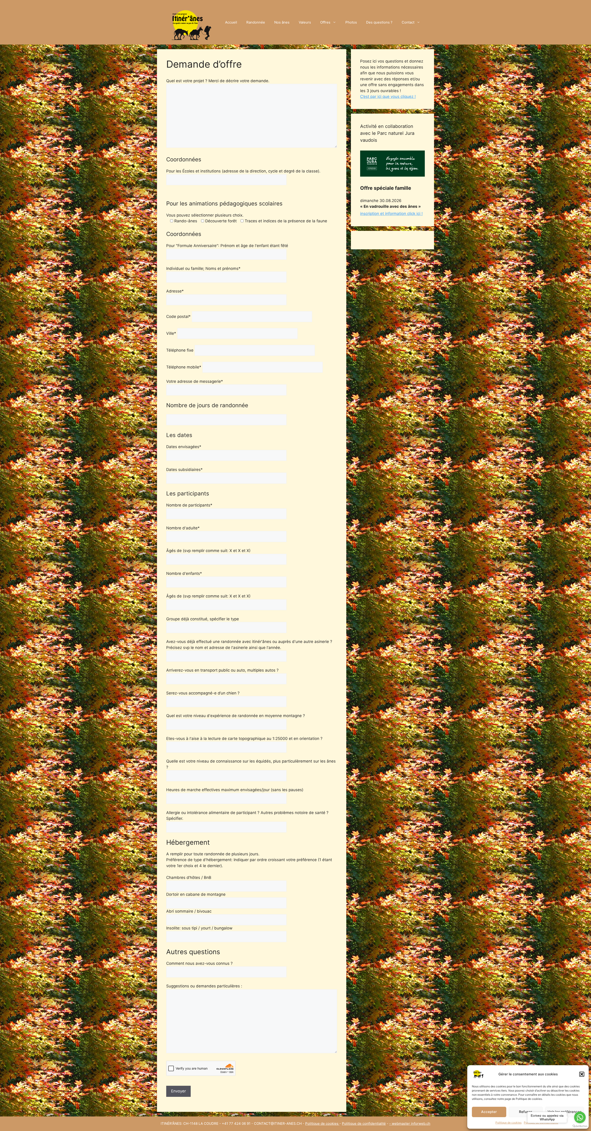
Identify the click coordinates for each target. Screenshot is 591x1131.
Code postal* (179, 316)
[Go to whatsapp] (580, 1117)
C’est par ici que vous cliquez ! (388, 96)
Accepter (489, 1112)
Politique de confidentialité (364, 1123)
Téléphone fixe (180, 350)
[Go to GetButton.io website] (580, 1126)
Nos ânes (281, 22)
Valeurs (305, 22)
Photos (351, 22)
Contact (408, 22)
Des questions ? (379, 22)
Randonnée (255, 22)
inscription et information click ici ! (391, 213)
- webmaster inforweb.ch (409, 1123)
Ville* (171, 333)
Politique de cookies (508, 1122)
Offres (325, 22)
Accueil (231, 22)
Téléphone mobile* (184, 367)
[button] (581, 1074)
